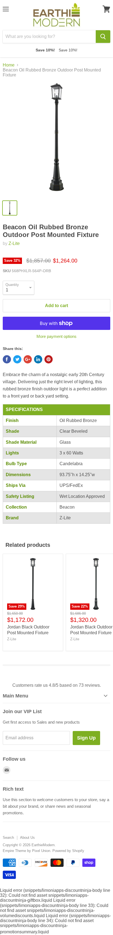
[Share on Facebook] (7, 359)
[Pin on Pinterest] (48, 359)
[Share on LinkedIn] (38, 359)
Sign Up (86, 738)
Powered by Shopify (68, 851)
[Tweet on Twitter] (17, 359)
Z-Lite (14, 243)
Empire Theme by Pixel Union (26, 851)
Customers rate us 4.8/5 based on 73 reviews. (56, 685)
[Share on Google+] (28, 359)
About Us (27, 837)
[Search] (103, 36)
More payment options (56, 336)
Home (9, 65)
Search (8, 837)
